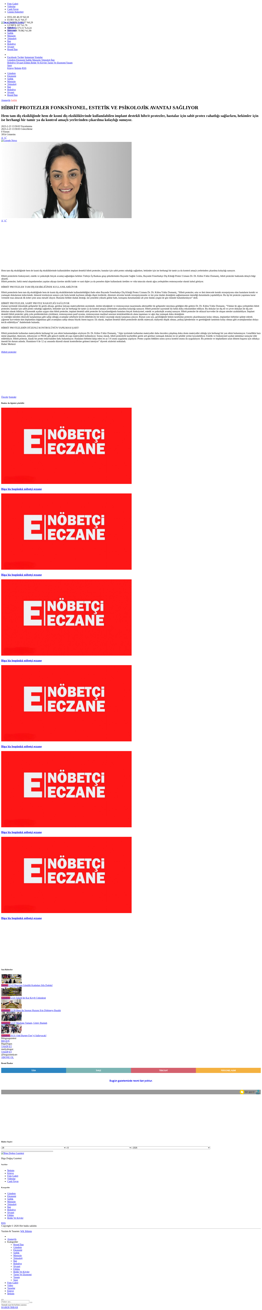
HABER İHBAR (9, 1307)
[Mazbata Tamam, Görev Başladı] (11, 1020)
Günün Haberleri (15, 12)
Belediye (11, 44)
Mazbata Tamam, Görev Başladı (28, 1023)
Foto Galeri (12, 3)
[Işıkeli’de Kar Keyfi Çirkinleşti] (11, 995)
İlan (9, 41)
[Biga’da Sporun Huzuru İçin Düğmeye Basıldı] (11, 1007)
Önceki (4, 397)
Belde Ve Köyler (38, 62)
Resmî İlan (12, 49)
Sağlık (10, 33)
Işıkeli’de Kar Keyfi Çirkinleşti (28, 998)
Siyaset (10, 46)
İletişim (17, 68)
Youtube (39, 57)
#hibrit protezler (8, 352)
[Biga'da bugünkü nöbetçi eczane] (66, 483)
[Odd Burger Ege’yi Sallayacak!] (11, 1033)
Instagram (29, 57)
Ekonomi (11, 30)
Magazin (11, 35)
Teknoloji (11, 38)
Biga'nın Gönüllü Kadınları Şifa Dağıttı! (30, 985)
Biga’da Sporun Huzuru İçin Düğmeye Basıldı (35, 1010)
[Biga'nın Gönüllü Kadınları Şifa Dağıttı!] (11, 982)
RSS (24, 68)
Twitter (20, 57)
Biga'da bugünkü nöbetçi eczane (21, 489)
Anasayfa (5, 100)
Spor (9, 65)
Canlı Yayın (12, 9)
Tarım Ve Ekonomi (56, 62)
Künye (10, 68)
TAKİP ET (6, 1046)
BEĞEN (5, 1041)
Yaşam (69, 62)
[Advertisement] (92, 245)
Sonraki (12, 397)
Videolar (11, 6)
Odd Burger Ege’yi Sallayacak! (28, 1035)
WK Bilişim (26, 1231)
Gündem (11, 27)
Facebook (12, 57)
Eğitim (26, 62)
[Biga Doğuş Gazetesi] (12, 22)
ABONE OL (7, 1057)
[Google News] (9, 140)
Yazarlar (11, 1288)
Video (10, 1285)
